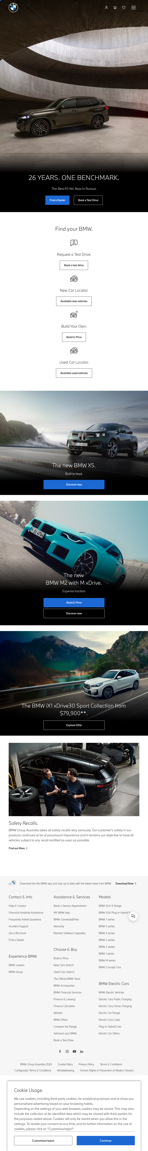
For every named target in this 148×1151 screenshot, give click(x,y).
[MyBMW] (106, 7)
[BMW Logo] (13, 7)
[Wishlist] (124, 7)
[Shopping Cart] (115, 7)
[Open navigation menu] (134, 7)
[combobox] (133, 916)
